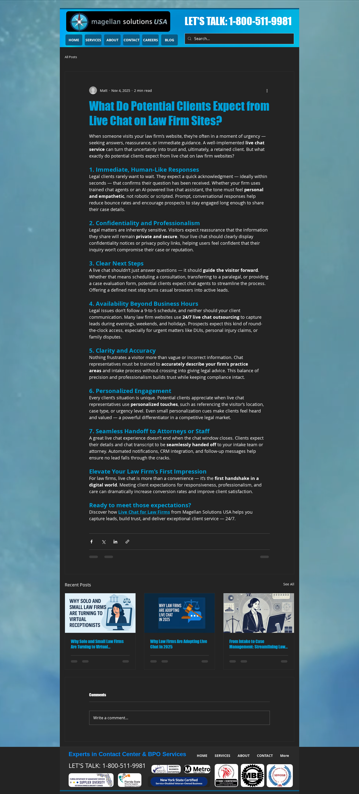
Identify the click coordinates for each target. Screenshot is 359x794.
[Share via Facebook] (91, 541)
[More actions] (267, 90)
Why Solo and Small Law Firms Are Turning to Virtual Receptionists (97, 644)
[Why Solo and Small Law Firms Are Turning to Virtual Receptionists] (100, 613)
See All (288, 584)
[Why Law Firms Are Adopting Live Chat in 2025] (179, 613)
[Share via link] (127, 541)
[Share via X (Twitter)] (103, 541)
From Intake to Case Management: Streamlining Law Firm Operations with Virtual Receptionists (257, 644)
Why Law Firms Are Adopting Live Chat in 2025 (178, 644)
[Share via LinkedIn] (115, 541)
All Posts (71, 57)
